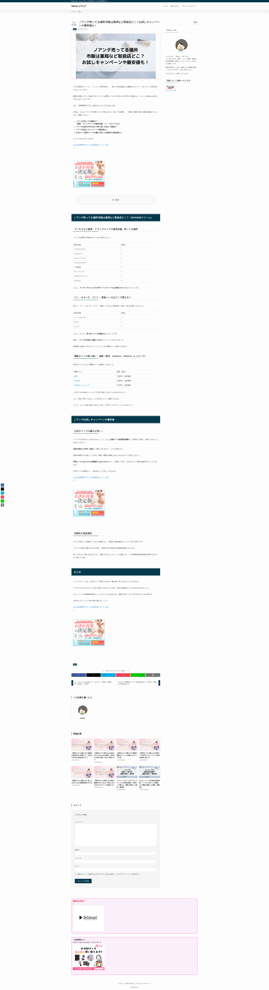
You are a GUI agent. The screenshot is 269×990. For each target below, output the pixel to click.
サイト (77, 866)
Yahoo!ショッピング (81, 385)
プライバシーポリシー (143, 983)
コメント (79, 822)
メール (78, 858)
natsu (82, 718)
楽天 (75, 376)
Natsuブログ (78, 6)
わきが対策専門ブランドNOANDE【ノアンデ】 (91, 145)
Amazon (77, 381)
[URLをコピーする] (153, 675)
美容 (75, 29)
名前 (77, 850)
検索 (195, 22)
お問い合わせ (130, 983)
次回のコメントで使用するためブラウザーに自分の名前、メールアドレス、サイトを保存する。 (108, 874)
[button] (78, 675)
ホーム (121, 983)
